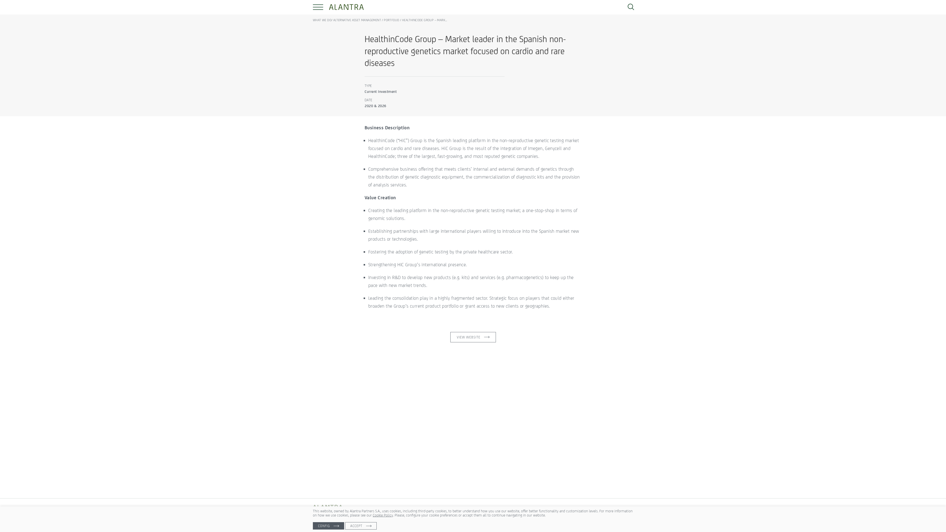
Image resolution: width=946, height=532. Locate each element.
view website (468, 337)
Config (324, 526)
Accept (356, 526)
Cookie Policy (383, 515)
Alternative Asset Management (357, 20)
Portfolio (391, 20)
